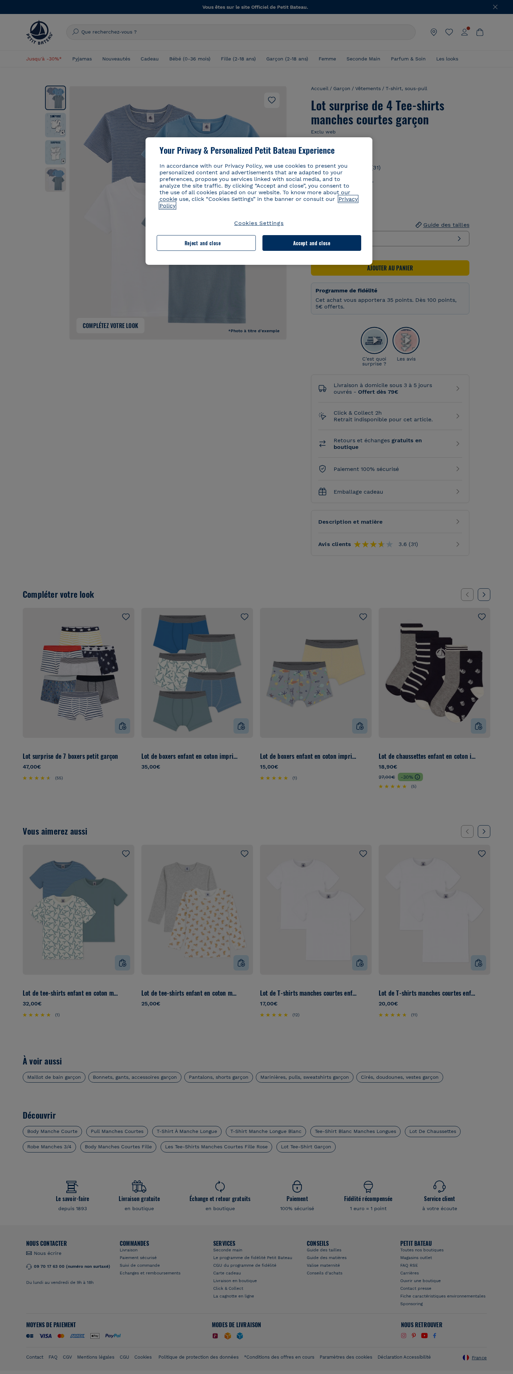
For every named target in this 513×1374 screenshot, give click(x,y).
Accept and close (311, 243)
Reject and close (203, 243)
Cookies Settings (259, 223)
